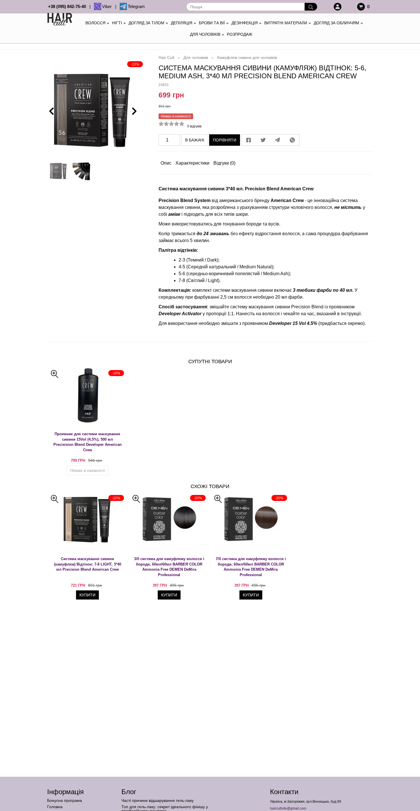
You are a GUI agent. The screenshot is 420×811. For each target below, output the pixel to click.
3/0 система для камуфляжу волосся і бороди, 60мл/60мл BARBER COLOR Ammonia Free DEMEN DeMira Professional (169, 567)
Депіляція (183, 23)
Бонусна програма (64, 800)
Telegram (136, 6)
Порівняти (224, 140)
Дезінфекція (246, 23)
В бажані (194, 140)
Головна (55, 806)
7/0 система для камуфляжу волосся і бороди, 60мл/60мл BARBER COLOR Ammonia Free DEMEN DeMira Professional (251, 567)
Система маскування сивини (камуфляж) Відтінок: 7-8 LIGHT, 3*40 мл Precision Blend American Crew (87, 564)
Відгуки (224, 163)
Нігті (119, 23)
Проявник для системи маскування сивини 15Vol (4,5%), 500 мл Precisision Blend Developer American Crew (87, 442)
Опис (166, 163)
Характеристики (192, 163)
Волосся (97, 23)
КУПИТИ (87, 595)
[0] (361, 7)
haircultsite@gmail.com (288, 808)
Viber (108, 6)
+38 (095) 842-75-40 (68, 6)
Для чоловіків (207, 34)
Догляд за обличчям (338, 23)
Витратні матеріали (287, 23)
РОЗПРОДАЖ (239, 34)
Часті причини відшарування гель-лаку (157, 800)
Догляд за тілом (148, 23)
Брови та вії (214, 23)
